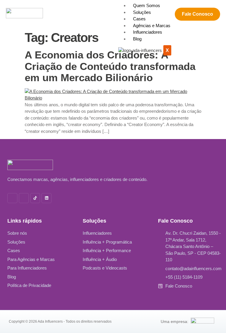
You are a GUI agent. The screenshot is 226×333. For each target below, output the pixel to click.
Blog (137, 38)
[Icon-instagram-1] (12, 198)
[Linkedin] (46, 198)
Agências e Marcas (151, 25)
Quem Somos (146, 5)
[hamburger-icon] (172, 4)
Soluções (142, 12)
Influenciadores (147, 32)
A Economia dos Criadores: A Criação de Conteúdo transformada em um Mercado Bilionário (110, 66)
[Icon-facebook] (24, 198)
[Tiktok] (35, 198)
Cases (139, 18)
